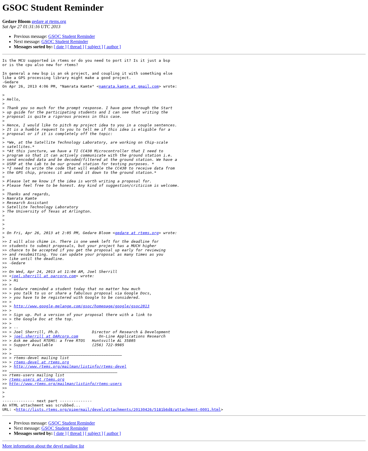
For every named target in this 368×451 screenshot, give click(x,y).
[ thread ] (76, 46)
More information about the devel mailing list (43, 446)
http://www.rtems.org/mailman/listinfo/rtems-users (65, 383)
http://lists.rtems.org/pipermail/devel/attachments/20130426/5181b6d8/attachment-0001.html (118, 409)
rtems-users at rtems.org (36, 379)
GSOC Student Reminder (71, 36)
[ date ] (60, 46)
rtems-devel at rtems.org (41, 362)
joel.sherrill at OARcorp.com (46, 336)
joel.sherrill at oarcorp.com (44, 276)
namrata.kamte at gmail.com (129, 86)
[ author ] (112, 46)
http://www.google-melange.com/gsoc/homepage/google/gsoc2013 (82, 306)
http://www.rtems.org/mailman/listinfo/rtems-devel (70, 366)
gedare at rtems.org (49, 21)
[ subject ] (94, 46)
